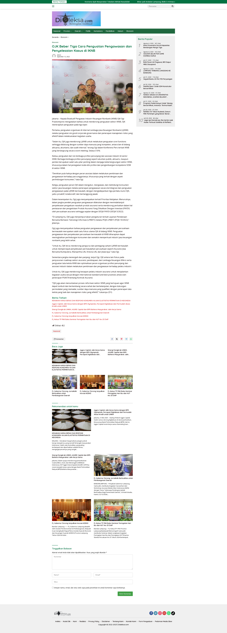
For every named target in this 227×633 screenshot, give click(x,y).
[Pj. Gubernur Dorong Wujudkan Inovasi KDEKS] (92, 382)
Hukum (120, 31)
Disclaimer (106, 621)
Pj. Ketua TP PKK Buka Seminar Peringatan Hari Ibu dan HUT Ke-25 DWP (80, 319)
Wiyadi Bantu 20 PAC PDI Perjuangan (157, 79)
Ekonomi (130, 31)
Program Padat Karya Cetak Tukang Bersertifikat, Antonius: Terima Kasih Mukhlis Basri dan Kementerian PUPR (157, 104)
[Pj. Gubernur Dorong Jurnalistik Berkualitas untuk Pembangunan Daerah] (64, 382)
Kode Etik (66, 621)
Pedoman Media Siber (163, 621)
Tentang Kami (118, 621)
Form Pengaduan (145, 621)
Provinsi (67, 31)
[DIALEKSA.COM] (76, 18)
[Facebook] (151, 613)
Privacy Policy (93, 621)
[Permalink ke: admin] (54, 56)
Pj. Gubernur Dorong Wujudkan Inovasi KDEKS (70, 316)
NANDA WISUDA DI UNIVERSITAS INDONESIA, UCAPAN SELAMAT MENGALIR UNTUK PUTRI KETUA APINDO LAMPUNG (155, 96)
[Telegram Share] (126, 339)
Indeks (57, 621)
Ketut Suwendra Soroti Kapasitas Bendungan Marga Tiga (156, 46)
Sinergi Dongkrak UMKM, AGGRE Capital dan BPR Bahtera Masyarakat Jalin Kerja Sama (86, 309)
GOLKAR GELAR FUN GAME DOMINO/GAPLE (153, 55)
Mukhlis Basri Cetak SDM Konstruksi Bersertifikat (157, 87)
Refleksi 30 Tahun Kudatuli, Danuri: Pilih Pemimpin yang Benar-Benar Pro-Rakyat (157, 113)
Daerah (78, 31)
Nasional (56, 31)
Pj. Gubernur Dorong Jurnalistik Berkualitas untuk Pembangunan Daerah (80, 313)
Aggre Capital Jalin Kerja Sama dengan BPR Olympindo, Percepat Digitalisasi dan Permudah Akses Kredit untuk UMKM (91, 305)
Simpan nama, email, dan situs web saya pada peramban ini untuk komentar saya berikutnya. (89, 588)
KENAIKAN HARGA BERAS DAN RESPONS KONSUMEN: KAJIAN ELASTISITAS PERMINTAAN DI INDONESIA (91, 301)
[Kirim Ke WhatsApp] (131, 339)
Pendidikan (110, 31)
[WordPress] (155, 613)
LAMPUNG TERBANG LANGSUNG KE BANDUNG (157, 72)
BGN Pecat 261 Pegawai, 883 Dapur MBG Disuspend (157, 63)
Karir (75, 621)
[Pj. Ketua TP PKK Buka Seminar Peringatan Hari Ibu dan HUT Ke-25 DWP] (120, 382)
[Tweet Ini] (117, 339)
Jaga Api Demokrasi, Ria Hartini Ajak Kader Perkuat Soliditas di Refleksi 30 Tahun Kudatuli (158, 121)
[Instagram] (160, 613)
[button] (172, 6)
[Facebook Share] (112, 339)
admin (59, 55)
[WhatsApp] (169, 613)
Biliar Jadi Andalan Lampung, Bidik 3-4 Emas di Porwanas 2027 (136, 2)
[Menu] (53, 6)
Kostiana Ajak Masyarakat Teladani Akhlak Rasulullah (80, 2)
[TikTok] (173, 613)
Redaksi (83, 621)
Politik (88, 31)
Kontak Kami (131, 621)
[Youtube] (164, 613)
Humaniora (98, 31)
